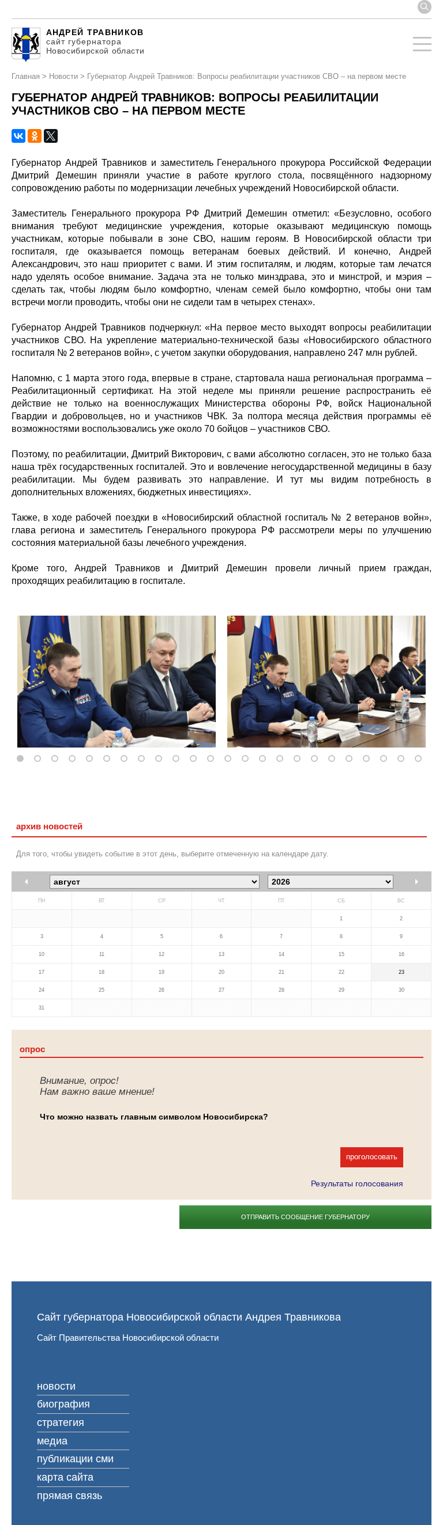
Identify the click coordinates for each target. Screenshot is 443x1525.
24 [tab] (420, 759)
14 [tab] (247, 759)
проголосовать (371, 1156)
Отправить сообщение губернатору (305, 1216)
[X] (51, 136)
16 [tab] (282, 759)
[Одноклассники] (35, 136)
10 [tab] (178, 759)
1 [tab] (22, 759)
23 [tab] (403, 759)
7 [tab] (126, 759)
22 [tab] (386, 759)
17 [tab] (299, 759)
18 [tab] (316, 759)
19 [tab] (334, 759)
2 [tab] (40, 759)
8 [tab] (143, 759)
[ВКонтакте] (18, 136)
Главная (26, 77)
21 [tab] (368, 759)
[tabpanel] (117, 682)
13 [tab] (230, 759)
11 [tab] (195, 759)
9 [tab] (161, 759)
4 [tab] (74, 759)
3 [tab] (57, 759)
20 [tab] (351, 759)
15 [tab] (265, 759)
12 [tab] (213, 759)
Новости (63, 77)
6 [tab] (109, 759)
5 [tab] (91, 759)
